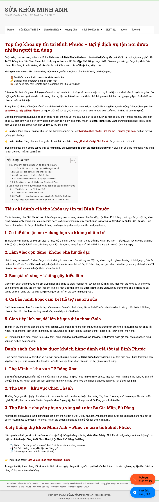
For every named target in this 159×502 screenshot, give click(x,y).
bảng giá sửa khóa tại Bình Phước (91, 141)
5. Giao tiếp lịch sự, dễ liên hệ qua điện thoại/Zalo (36, 182)
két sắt (18, 268)
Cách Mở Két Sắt (91, 29)
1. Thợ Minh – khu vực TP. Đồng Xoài (29, 189)
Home (10, 29)
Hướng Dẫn (71, 29)
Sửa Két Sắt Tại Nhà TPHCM (19, 487)
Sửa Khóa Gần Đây (41, 487)
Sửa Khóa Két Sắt (58, 487)
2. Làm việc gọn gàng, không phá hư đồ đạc (33, 172)
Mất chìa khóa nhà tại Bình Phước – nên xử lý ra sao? (107, 131)
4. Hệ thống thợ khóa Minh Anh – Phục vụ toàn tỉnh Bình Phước (41, 199)
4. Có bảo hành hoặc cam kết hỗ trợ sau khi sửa (35, 178)
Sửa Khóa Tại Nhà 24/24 (78, 487)
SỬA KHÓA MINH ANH (36, 9)
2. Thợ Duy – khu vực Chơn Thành (28, 192)
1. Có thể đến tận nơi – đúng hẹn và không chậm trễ (36, 168)
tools (124, 29)
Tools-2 (136, 29)
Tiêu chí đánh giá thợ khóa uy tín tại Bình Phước (33, 165)
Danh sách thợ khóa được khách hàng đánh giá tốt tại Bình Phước (42, 185)
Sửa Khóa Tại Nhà (28, 29)
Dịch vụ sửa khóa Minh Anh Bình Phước (48, 459)
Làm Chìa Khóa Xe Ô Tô (28, 483)
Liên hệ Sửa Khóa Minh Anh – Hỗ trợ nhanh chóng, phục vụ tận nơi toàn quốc (95, 483)
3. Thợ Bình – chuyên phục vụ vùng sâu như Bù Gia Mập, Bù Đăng (42, 196)
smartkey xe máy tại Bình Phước (22, 110)
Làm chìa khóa (51, 29)
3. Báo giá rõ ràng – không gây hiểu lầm (31, 175)
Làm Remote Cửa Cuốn (51, 483)
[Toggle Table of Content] (71, 160)
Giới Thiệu (111, 29)
